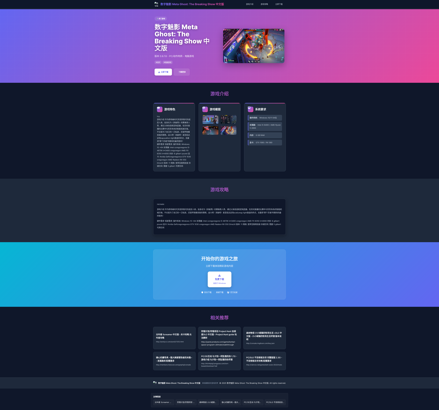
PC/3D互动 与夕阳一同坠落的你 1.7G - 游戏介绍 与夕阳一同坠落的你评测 (253, 402)
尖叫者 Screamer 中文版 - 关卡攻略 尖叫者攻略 (164, 402)
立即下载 (279, 4)
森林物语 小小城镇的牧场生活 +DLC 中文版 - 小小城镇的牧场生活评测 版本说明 (209, 402)
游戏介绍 (249, 4)
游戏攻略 (264, 4)
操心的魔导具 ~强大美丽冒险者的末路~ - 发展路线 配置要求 (231, 402)
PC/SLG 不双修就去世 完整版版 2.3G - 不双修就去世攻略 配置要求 (276, 402)
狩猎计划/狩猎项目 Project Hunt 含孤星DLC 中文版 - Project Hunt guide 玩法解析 (187, 402)
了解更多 (182, 72)
